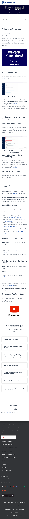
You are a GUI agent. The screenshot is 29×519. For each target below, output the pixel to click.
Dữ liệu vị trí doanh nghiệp (9, 454)
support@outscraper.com (6, 478)
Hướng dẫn (15, 193)
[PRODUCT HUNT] (5, 490)
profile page (4, 78)
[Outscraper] (9, 2)
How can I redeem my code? (11, 339)
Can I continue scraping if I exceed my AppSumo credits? (14, 388)
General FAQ (11, 285)
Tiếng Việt (6, 437)
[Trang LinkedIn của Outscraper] (8, 486)
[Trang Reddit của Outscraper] (5, 486)
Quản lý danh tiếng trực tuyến (10, 447)
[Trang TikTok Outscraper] (22, 486)
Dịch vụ (3, 460)
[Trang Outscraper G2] (2, 490)
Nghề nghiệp (19, 506)
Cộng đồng (10, 502)
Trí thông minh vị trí (7, 444)
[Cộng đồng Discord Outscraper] (16, 486)
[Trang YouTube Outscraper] (13, 486)
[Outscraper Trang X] (11, 486)
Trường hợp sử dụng (7, 441)
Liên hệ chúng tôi (11, 506)
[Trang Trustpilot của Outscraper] (19, 486)
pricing (15, 167)
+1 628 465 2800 (4, 476)
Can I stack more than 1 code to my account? (13, 347)
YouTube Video (17, 217)
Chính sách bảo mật (9, 509)
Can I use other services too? (11, 365)
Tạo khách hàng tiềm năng (9, 457)
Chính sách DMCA (14, 512)
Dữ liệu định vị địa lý (7, 451)
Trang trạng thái (6, 470)
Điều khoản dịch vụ (20, 509)
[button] (25, 19)
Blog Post (10, 217)
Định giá (4, 467)
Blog (5, 502)
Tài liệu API (4, 464)
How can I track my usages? (11, 380)
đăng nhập (8, 412)
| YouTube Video (16, 229)
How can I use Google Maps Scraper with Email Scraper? (13, 373)
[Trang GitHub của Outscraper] (2, 486)
